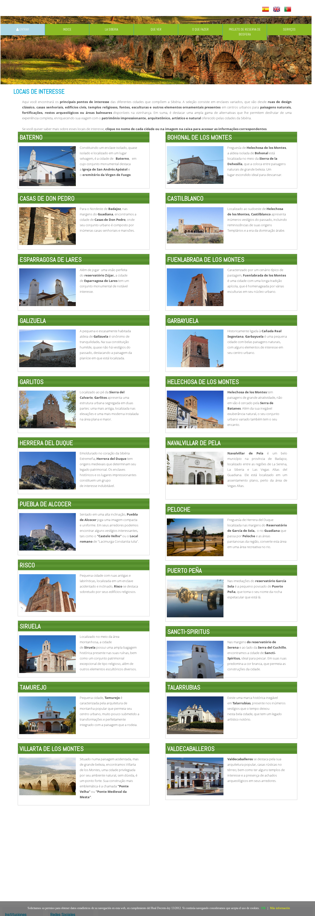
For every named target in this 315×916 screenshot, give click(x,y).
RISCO (27, 565)
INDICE (67, 29)
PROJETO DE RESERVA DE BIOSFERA (245, 31)
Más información (280, 908)
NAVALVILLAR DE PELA (193, 443)
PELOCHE (178, 509)
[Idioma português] (288, 9)
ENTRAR (24, 29)
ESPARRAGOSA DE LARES (51, 260)
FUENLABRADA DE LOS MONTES (205, 260)
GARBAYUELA (182, 321)
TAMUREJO (33, 687)
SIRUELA (30, 626)
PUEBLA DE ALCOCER (45, 504)
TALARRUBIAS (183, 687)
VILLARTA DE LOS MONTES (52, 749)
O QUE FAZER (200, 29)
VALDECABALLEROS (191, 749)
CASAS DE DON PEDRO (47, 198)
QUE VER (156, 29)
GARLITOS (32, 382)
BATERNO (31, 137)
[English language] (277, 9)
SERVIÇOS (289, 29)
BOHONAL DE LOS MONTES (199, 137)
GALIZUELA (33, 321)
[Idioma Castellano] (266, 9)
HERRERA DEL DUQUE (46, 443)
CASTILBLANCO (185, 198)
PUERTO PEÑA (184, 571)
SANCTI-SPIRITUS (188, 632)
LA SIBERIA (111, 29)
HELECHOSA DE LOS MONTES (203, 382)
